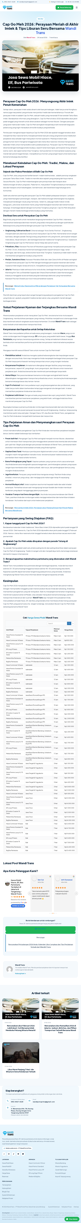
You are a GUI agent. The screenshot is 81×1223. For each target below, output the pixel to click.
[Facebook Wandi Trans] (4, 1154)
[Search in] (73, 623)
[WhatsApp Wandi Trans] (23, 1154)
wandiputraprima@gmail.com (28, 2)
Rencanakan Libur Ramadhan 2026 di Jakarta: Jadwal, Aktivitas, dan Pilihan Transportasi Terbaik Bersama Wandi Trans (60, 1029)
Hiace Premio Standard (36, 1166)
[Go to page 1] (51, 913)
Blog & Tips (6, 1191)
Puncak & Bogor (60, 1173)
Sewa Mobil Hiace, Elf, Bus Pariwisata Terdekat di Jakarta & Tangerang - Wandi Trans (17, 887)
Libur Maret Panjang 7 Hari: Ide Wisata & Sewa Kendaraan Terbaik (20, 1070)
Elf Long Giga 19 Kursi (35, 1173)
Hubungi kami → (20, 973)
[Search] (69, 623)
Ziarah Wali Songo (61, 1170)
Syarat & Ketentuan (8, 1195)
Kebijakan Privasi (7, 1198)
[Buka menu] (76, 7)
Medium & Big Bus (34, 1176)
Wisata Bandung (60, 1163)
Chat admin (42, 929)
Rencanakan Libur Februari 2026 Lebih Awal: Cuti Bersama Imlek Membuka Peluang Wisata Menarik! (21, 1028)
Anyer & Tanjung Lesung (62, 1176)
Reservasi (5, 1176)
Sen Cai (41, 880)
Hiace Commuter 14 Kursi (37, 1163)
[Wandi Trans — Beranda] (7, 7)
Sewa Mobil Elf (6, 1166)
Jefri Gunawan (67, 880)
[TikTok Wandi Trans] (13, 1154)
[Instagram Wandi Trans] (9, 1154)
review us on (17, 906)
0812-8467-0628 (9, 2)
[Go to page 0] (49, 913)
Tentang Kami (6, 1185)
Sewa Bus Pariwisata (8, 1170)
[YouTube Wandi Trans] (18, 1154)
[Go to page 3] (54, 913)
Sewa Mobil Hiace (7, 1163)
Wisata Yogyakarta (61, 1166)
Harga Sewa (6, 1173)
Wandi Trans (31, 37)
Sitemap (76, 1207)
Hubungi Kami (6, 1188)
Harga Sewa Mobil (36, 617)
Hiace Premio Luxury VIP (36, 1170)
